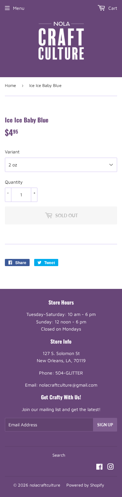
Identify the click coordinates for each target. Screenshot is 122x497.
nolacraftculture (45, 485)
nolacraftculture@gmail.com (68, 385)
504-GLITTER (69, 373)
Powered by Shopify (85, 485)
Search (58, 455)
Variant (12, 151)
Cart (112, 8)
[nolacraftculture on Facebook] (99, 467)
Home (10, 85)
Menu (18, 8)
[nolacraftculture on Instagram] (110, 467)
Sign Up (105, 424)
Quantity (14, 182)
